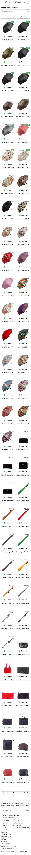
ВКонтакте (4, 841)
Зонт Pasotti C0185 (23, 244)
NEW (4, 827)
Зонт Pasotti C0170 (7, 372)
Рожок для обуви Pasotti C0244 (23, 577)
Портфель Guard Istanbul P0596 (23, 731)
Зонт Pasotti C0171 (23, 347)
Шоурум (5, 829)
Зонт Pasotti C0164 (7, 449)
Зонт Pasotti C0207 (7, 91)
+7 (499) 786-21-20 (6, 834)
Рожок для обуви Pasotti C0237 (23, 603)
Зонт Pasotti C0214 (23, 40)
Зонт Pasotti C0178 (23, 270)
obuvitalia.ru (8, 851)
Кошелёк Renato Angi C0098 (23, 475)
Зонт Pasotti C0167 (23, 398)
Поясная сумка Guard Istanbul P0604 (23, 654)
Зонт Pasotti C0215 (7, 40)
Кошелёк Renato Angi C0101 (8, 475)
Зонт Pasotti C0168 (7, 398)
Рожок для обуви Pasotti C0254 (8, 526)
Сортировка (8, 17)
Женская (5, 822)
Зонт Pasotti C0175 (7, 321)
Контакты (6, 820)
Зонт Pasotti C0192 (23, 193)
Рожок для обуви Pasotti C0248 (8, 552)
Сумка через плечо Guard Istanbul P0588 (23, 757)
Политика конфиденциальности (21, 827)
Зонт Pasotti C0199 (23, 142)
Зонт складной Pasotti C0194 (23, 168)
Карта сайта (16, 820)
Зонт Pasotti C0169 (23, 372)
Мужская (5, 823)
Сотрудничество (17, 822)
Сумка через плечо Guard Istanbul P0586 (23, 782)
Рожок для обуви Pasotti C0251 (23, 526)
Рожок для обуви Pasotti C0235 (23, 628)
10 (28, 793)
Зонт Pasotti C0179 (7, 270)
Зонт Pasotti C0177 (7, 296)
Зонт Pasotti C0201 (7, 142)
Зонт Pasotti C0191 (7, 219)
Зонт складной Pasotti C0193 (8, 193)
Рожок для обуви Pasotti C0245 (8, 577)
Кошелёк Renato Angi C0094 (8, 500)
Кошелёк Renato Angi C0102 (23, 449)
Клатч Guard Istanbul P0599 (8, 705)
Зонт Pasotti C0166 (7, 424)
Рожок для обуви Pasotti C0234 (8, 654)
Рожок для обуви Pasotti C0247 (23, 552)
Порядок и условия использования (18, 824)
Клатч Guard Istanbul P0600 (23, 680)
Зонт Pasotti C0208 (23, 65)
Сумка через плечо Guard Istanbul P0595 (8, 757)
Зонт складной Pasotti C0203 (8, 116)
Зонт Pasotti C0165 (23, 424)
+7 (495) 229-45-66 (6, 836)
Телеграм (3, 839)
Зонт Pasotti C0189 (23, 219)
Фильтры (23, 17)
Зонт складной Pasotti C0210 (8, 65)
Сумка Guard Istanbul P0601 (8, 680)
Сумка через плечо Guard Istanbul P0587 (8, 782)
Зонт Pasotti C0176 (23, 296)
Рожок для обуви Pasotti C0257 (23, 500)
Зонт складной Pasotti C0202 (23, 116)
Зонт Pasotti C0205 (23, 91)
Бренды (5, 825)
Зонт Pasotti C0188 (7, 244)
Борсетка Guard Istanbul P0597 (8, 731)
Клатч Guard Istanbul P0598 (23, 705)
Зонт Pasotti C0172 (7, 347)
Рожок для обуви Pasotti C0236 (8, 628)
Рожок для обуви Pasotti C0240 (8, 603)
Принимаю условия (11, 816)
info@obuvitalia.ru (6, 838)
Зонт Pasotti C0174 (23, 321)
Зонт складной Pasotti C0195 (8, 168)
